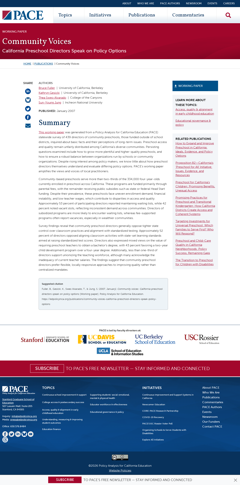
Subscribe (65, 480)
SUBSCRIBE (47, 368)
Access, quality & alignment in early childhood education (60, 411)
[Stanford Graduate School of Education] (45, 338)
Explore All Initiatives (153, 439)
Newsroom (194, 3)
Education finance (51, 429)
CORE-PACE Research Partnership (160, 411)
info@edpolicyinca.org (24, 416)
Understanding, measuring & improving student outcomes (62, 421)
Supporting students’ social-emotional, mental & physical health (110, 396)
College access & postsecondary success (63, 402)
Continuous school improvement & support (64, 394)
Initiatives (100, 15)
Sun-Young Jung (50, 102)
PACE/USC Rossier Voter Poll (157, 423)
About (126, 3)
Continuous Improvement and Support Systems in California (168, 396)
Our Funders (211, 421)
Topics (65, 15)
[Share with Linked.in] (28, 91)
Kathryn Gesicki (49, 92)
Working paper (190, 85)
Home (27, 63)
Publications (141, 15)
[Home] (23, 15)
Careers (229, 3)
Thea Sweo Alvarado (52, 97)
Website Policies (120, 470)
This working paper (51, 132)
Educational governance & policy (107, 412)
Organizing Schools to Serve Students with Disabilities (164, 432)
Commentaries (188, 15)
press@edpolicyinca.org (23, 419)
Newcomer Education (153, 404)
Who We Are (145, 3)
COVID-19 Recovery (153, 417)
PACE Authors (170, 3)
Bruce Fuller (47, 87)
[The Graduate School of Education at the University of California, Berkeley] (155, 338)
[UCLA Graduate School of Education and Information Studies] (120, 351)
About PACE (210, 387)
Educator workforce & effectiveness (108, 404)
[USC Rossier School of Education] (202, 338)
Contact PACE (212, 426)
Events (212, 3)
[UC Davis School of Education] (102, 338)
